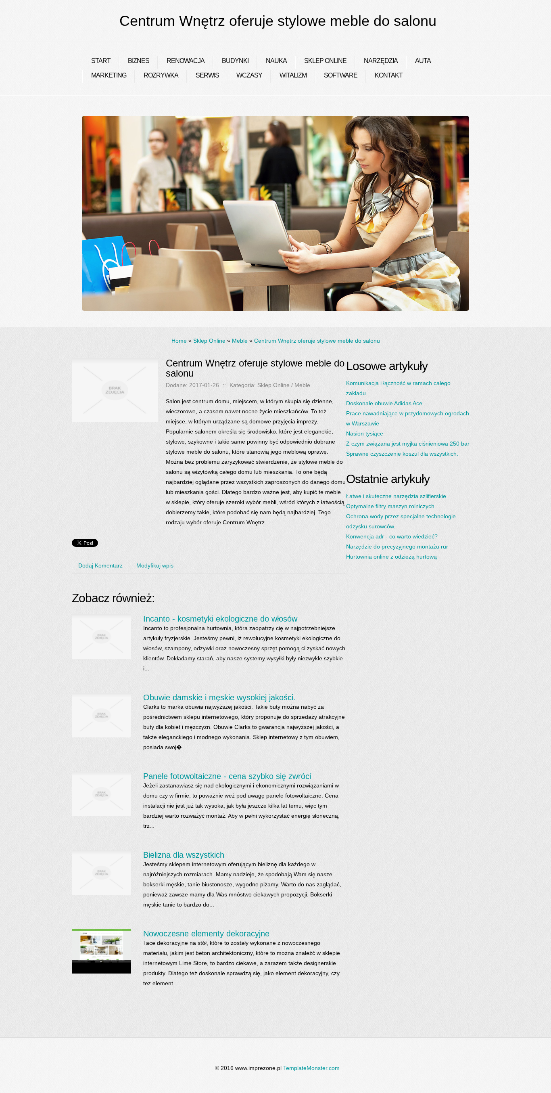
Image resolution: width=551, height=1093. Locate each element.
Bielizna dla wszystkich (183, 854)
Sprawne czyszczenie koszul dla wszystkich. (402, 453)
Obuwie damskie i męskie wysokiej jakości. (219, 697)
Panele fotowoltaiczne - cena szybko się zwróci (227, 776)
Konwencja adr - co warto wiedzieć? (392, 536)
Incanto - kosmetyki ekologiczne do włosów (220, 618)
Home (179, 340)
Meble (240, 340)
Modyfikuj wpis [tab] (154, 565)
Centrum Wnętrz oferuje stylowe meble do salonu (317, 340)
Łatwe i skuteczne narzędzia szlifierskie (396, 496)
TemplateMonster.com (311, 1068)
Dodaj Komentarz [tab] (100, 565)
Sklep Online (209, 340)
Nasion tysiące (364, 433)
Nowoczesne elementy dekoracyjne (206, 933)
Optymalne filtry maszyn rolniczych (390, 506)
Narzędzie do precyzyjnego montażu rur (397, 546)
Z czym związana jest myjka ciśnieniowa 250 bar (408, 443)
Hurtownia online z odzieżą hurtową (391, 556)
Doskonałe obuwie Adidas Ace (384, 403)
